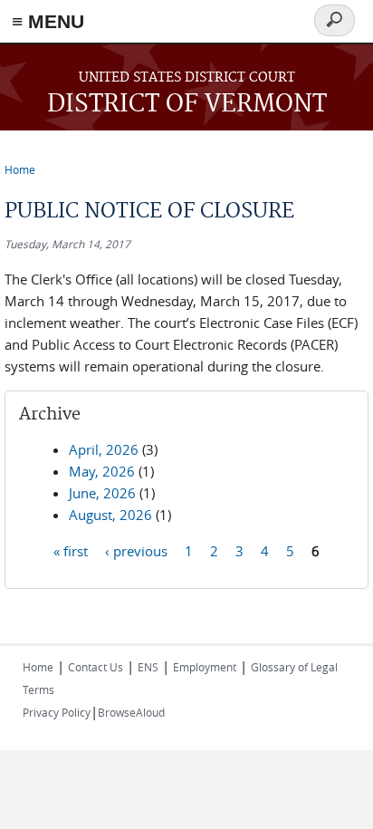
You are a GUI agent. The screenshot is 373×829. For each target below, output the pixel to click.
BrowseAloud (131, 712)
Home (20, 169)
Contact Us (95, 667)
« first (70, 550)
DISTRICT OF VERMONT (187, 105)
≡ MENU (48, 21)
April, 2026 (104, 449)
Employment (204, 667)
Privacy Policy (57, 712)
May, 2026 (102, 471)
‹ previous (136, 550)
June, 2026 (102, 493)
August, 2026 (110, 515)
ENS (148, 667)
